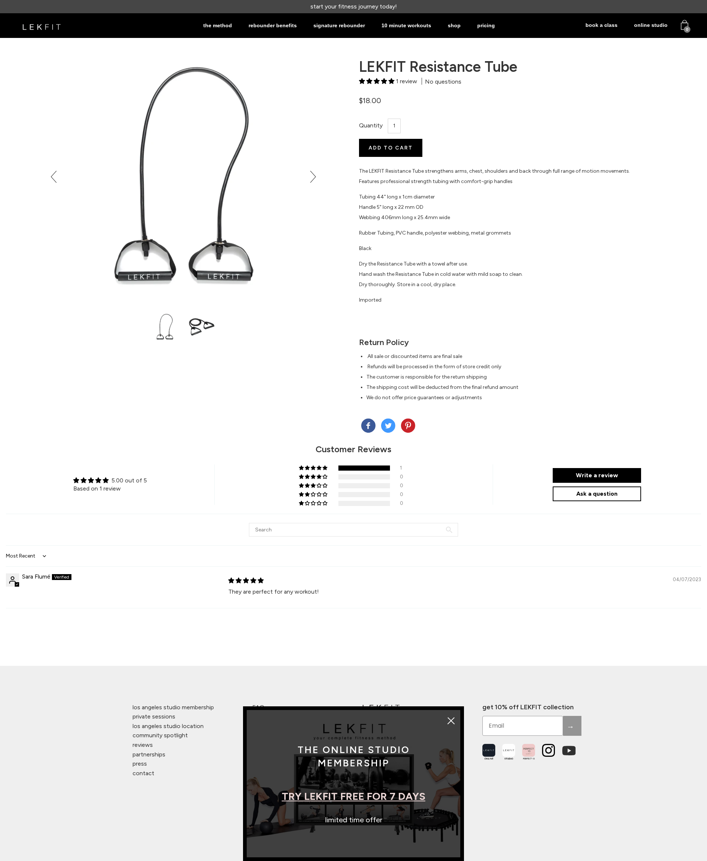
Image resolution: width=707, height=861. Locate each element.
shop (454, 25)
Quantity (371, 125)
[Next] (310, 177)
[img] (246, 580)
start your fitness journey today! (353, 6)
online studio (651, 25)
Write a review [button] (597, 475)
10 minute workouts (406, 25)
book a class (601, 25)
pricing (486, 25)
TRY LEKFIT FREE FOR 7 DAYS (353, 796)
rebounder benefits (273, 25)
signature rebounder (339, 25)
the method (217, 25)
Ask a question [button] (597, 493)
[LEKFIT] (368, 426)
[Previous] (57, 177)
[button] (377, 81)
